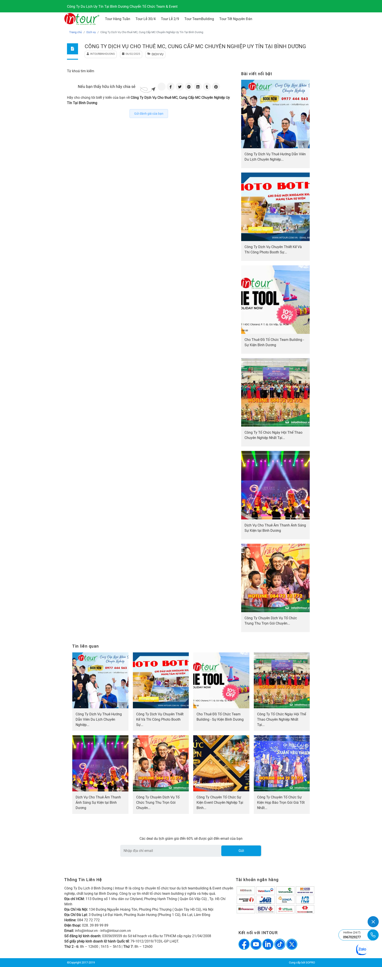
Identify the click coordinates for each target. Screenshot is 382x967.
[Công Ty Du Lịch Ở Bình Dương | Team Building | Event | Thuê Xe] (81, 19)
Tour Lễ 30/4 (146, 19)
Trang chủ (75, 32)
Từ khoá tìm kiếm (80, 71)
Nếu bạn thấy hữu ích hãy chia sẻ (107, 86)
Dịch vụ (91, 32)
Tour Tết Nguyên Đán (235, 19)
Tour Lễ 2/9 (170, 19)
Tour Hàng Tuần (117, 19)
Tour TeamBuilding (199, 19)
